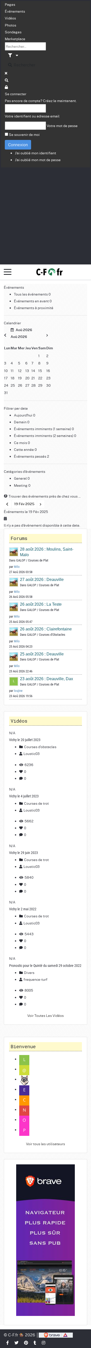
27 (27, 385)
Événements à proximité (33, 307)
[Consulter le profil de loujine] (14, 681)
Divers (28, 972)
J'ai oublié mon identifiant (35, 152)
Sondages (13, 31)
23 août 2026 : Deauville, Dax (46, 679)
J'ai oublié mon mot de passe (38, 159)
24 (6, 385)
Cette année (24, 449)
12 (19, 370)
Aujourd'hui (23, 415)
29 (40, 385)
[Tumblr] (35, 1342)
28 (33, 385)
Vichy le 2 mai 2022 (22, 909)
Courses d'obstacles (39, 746)
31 (6, 392)
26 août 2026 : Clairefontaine (46, 629)
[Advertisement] (45, 215)
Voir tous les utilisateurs (45, 1143)
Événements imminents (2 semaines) (44, 435)
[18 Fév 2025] (7, 504)
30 (48, 385)
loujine (18, 691)
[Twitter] (16, 1342)
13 (27, 370)
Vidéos (10, 17)
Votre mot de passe (62, 125)
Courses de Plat (38, 560)
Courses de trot (36, 803)
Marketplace (15, 38)
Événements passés (30, 456)
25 (13, 385)
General (21, 478)
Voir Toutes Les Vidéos (45, 1015)
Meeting (21, 485)
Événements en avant (32, 300)
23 (48, 377)
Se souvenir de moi (24, 134)
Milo (17, 567)
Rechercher (24, 65)
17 (6, 377)
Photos (10, 25)
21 (33, 377)
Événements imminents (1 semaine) (43, 428)
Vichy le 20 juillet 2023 (24, 740)
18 (12, 377)
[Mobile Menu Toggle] (7, 272)
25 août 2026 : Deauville (42, 654)
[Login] (6, 86)
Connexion (18, 145)
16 (48, 370)
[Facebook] (7, 1342)
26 (20, 385)
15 (40, 370)
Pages (10, 4)
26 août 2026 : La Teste (41, 604)
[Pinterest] (26, 1342)
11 (12, 370)
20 (27, 377)
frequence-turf (36, 979)
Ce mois (21, 442)
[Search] (7, 80)
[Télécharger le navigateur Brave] (56, 1335)
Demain (20, 421)
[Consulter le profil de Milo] (14, 552)
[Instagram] (44, 1342)
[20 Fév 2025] (40, 504)
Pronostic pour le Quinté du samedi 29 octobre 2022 (45, 966)
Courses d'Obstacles (52, 634)
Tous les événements (31, 294)
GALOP (20, 560)
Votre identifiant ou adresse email (32, 115)
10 (6, 370)
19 (20, 377)
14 (33, 370)
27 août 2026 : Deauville (42, 579)
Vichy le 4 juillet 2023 (24, 796)
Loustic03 (32, 753)
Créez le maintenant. (60, 100)
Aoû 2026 (23, 330)
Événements (15, 11)
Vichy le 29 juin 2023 (23, 853)
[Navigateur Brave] (45, 1240)
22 (40, 377)
